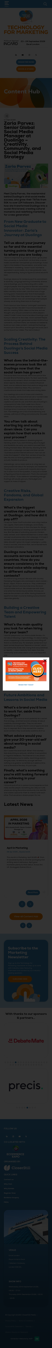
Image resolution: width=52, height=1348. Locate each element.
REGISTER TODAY (26, 685)
